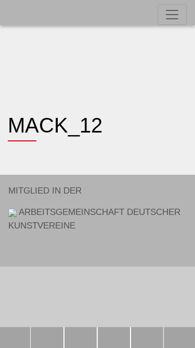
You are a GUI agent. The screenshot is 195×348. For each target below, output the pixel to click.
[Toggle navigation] (172, 14)
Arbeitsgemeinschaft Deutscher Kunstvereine (94, 208)
